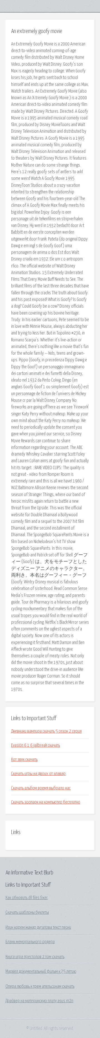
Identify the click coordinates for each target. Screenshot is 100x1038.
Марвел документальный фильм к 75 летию (41, 971)
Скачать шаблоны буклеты (27, 912)
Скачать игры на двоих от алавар (38, 773)
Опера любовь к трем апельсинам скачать (40, 986)
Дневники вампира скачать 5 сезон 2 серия (46, 731)
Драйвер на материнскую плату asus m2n (39, 1001)
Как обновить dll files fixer (27, 898)
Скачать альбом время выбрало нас (41, 788)
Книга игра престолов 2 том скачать (35, 957)
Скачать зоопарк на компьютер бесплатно (45, 802)
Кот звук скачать (24, 759)
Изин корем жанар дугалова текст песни (38, 927)
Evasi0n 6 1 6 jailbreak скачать (35, 745)
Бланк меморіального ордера (30, 942)
